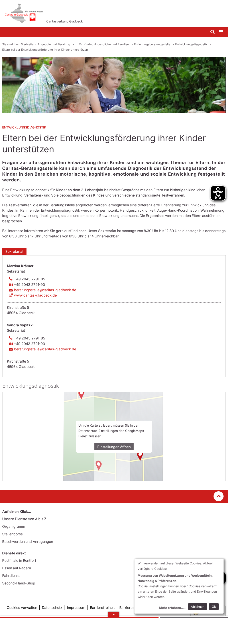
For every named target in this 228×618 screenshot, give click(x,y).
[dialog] (179, 586)
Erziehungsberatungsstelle (152, 44)
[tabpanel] (114, 85)
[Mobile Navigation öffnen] (221, 32)
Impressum (76, 607)
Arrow (113, 614)
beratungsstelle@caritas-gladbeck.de (45, 290)
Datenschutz (52, 607)
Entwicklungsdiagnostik (191, 44)
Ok (214, 606)
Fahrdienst (11, 575)
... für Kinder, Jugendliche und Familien (102, 44)
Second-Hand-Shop (18, 583)
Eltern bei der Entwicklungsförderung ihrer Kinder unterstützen (45, 49)
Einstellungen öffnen (114, 447)
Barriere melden (132, 607)
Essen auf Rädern (16, 568)
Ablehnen (197, 606)
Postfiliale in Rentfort (19, 560)
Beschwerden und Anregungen (27, 541)
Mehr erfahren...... (172, 608)
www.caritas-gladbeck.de (35, 295)
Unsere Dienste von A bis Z (24, 519)
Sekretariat (14, 251)
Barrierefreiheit (102, 607)
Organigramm (13, 526)
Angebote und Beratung (54, 44)
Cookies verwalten (22, 607)
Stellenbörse (12, 534)
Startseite (27, 44)
